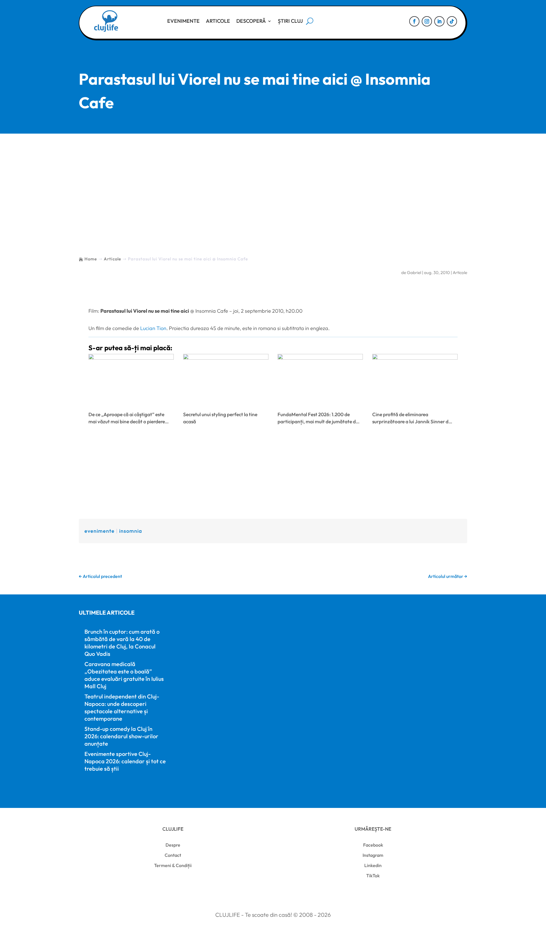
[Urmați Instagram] (427, 21)
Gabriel (414, 272)
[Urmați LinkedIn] (439, 21)
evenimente (99, 531)
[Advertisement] (273, 176)
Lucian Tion (153, 328)
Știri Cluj (290, 21)
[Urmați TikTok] (452, 21)
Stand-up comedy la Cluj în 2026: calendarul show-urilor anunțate (121, 736)
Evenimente (183, 21)
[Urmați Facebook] (414, 21)
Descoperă (251, 21)
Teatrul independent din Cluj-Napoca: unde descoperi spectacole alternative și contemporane (121, 707)
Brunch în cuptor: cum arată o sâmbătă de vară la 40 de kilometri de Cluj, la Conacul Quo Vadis (122, 642)
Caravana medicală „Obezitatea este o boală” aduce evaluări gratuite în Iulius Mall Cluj (124, 675)
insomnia (130, 531)
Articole (218, 21)
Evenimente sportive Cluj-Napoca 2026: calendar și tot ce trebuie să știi (125, 761)
